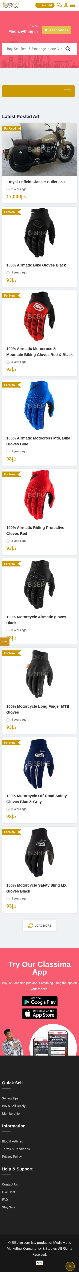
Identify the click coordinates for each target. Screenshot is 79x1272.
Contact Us (10, 1184)
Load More (43, 925)
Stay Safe (8, 1207)
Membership (11, 1114)
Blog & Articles (12, 1141)
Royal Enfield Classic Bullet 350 (35, 182)
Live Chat (8, 1192)
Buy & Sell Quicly (13, 1106)
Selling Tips (10, 1098)
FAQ (5, 1200)
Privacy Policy (12, 1157)
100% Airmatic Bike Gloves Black (36, 265)
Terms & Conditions (16, 1149)
